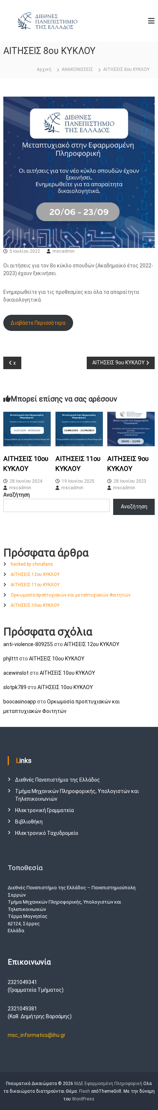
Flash (84, 1091)
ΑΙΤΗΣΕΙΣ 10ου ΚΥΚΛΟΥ (35, 605)
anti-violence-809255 (28, 644)
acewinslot (16, 673)
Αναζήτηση (16, 495)
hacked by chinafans (32, 564)
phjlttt (10, 659)
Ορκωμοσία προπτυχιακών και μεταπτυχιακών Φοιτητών (70, 595)
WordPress (83, 1099)
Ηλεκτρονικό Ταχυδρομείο (46, 833)
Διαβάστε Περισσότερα (38, 323)
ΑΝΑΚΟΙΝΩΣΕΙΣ (77, 69)
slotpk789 (14, 687)
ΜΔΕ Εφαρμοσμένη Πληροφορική (108, 1083)
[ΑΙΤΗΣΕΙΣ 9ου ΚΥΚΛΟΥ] (131, 429)
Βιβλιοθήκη (29, 822)
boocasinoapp (19, 701)
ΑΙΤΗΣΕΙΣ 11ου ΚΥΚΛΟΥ (35, 584)
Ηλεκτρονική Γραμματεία (44, 810)
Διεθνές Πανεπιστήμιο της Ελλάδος (57, 780)
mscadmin (64, 251)
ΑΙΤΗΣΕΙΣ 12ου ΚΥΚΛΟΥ (35, 574)
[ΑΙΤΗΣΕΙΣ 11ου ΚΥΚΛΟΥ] (79, 429)
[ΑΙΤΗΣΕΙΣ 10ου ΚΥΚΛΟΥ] (27, 429)
